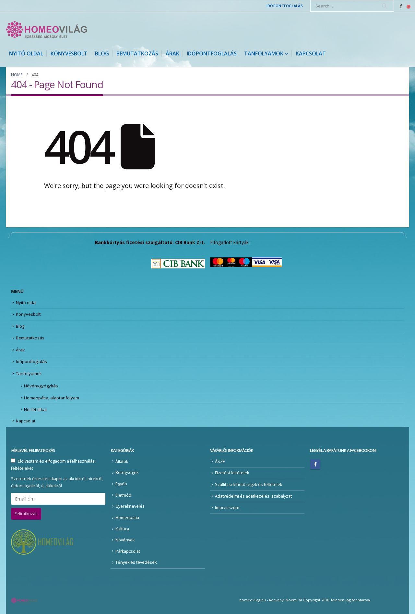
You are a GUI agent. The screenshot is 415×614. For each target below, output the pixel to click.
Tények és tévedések (136, 562)
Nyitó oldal (26, 53)
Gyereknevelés (130, 506)
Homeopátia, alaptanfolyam (51, 398)
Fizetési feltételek (232, 473)
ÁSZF (220, 461)
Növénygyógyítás (41, 386)
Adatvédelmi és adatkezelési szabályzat (253, 496)
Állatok (121, 461)
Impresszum (227, 507)
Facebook (315, 464)
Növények (125, 540)
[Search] (384, 5)
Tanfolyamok (263, 53)
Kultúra (122, 529)
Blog (102, 53)
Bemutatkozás (137, 53)
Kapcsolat (311, 53)
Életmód (123, 495)
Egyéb (121, 484)
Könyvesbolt (69, 53)
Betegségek (126, 472)
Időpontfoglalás (285, 5)
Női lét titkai (35, 409)
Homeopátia (127, 517)
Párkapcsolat (127, 551)
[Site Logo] (46, 29)
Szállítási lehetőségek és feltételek (248, 484)
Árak (172, 53)
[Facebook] (401, 5)
